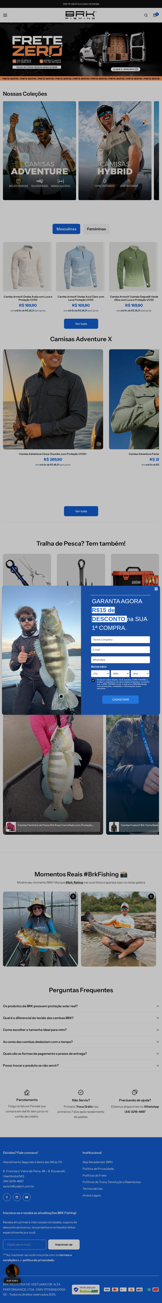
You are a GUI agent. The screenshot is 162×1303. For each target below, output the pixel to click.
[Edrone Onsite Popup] (81, 651)
